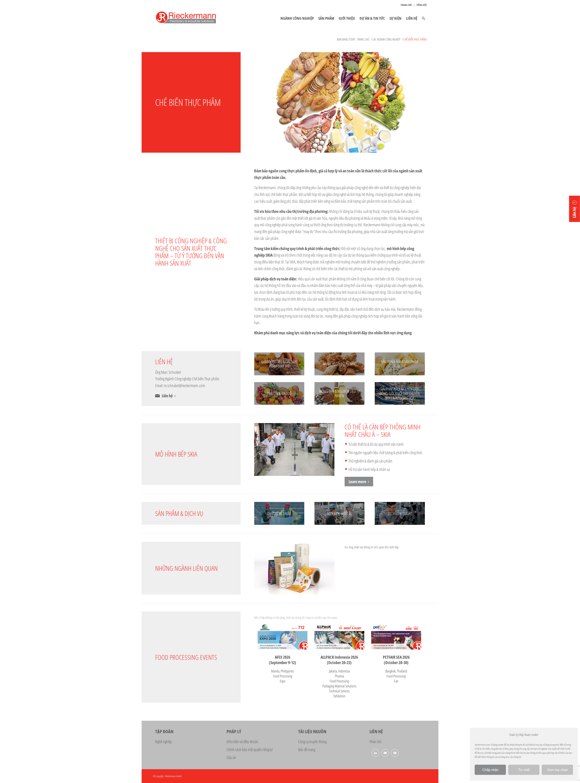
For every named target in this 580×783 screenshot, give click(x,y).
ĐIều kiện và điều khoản (242, 741)
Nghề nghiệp (163, 741)
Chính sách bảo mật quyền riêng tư (250, 749)
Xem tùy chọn (557, 770)
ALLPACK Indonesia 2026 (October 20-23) (339, 659)
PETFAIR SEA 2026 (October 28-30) (396, 659)
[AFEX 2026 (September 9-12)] (283, 637)
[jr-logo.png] (191, 18)
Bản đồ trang (306, 749)
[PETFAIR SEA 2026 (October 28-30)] (396, 637)
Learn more (357, 481)
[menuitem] (406, 5)
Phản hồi (375, 741)
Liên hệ (167, 395)
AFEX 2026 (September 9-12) (282, 659)
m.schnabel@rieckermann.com (184, 385)
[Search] (423, 18)
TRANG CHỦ (406, 5)
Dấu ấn (231, 757)
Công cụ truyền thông (312, 741)
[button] (574, 209)
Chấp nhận (490, 770)
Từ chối (523, 770)
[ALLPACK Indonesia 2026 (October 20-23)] (339, 637)
